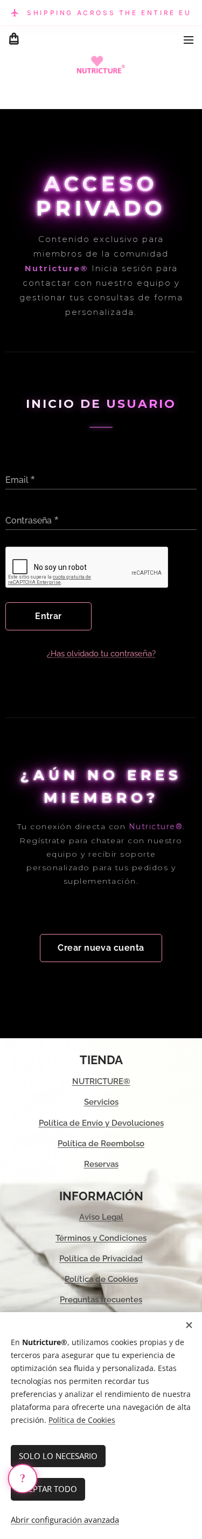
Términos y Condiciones (101, 1238)
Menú (188, 39)
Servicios (101, 1102)
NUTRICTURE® (101, 1081)
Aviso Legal (101, 1217)
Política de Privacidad (101, 1259)
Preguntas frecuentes (101, 1300)
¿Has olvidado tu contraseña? (101, 653)
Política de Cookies (101, 1279)
